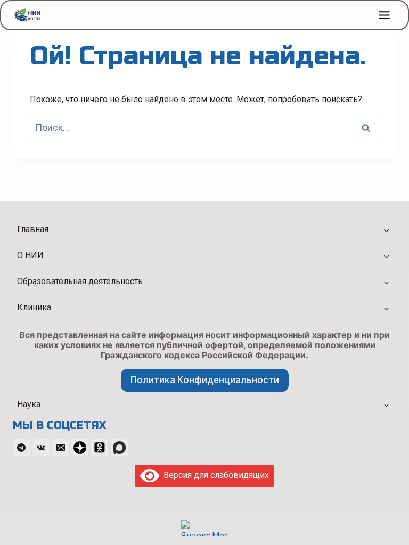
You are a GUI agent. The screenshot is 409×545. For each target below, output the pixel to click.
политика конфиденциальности (204, 379)
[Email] (60, 447)
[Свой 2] (99, 447)
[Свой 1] (79, 447)
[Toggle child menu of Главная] (386, 230)
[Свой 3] (119, 447)
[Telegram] (21, 447)
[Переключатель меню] (384, 15)
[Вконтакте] (41, 447)
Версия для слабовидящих (214, 475)
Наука (28, 404)
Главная (32, 229)
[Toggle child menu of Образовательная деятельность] (386, 282)
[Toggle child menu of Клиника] (386, 308)
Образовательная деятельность (80, 281)
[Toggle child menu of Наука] (386, 404)
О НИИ (30, 255)
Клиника (34, 307)
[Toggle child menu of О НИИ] (386, 256)
